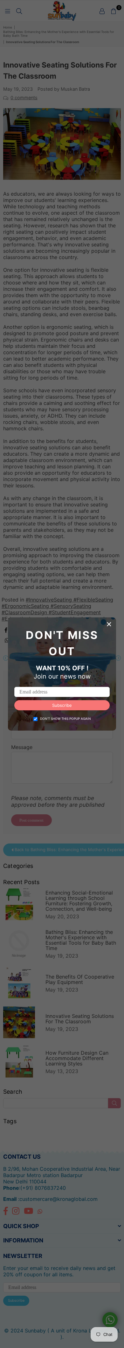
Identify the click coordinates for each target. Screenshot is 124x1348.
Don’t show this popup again (65, 718)
